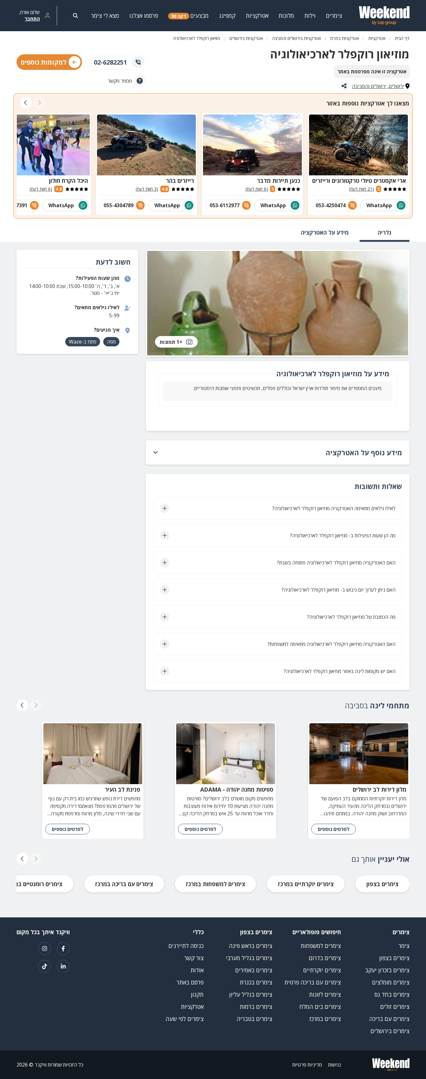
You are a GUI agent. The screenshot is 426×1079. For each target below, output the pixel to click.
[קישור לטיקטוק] (44, 966)
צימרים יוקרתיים (322, 970)
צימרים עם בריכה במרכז (124, 884)
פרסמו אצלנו (143, 15)
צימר (404, 946)
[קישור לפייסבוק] (63, 948)
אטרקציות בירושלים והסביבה (296, 38)
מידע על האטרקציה (325, 232)
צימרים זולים (394, 1006)
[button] (277, 452)
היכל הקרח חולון (68, 180)
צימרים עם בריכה (389, 1019)
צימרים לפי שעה (185, 1019)
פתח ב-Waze (82, 341)
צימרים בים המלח (320, 1006)
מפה (111, 341)
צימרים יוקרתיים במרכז (306, 884)
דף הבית (402, 38)
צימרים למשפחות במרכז (215, 884)
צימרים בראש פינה (250, 946)
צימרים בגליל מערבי (249, 958)
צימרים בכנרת (256, 982)
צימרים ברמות (256, 1006)
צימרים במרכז (325, 1019)
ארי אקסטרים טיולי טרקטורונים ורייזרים (359, 180)
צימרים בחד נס (392, 994)
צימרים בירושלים (389, 1031)
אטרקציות (376, 38)
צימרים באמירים (253, 970)
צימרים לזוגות (325, 994)
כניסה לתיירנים (186, 946)
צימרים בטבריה (254, 1019)
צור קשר (194, 958)
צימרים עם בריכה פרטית (312, 982)
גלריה (384, 232)
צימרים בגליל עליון (250, 994)
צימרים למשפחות (321, 946)
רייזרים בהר (180, 180)
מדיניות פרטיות (307, 1064)
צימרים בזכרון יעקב (387, 970)
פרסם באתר (190, 982)
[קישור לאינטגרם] (44, 948)
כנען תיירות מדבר (278, 180)
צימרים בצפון (382, 884)
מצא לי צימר (105, 15)
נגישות (334, 1064)
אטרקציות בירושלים (246, 38)
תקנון (197, 994)
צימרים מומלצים (390, 982)
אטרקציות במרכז (344, 38)
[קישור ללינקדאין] (63, 966)
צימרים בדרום (325, 958)
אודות (197, 970)
